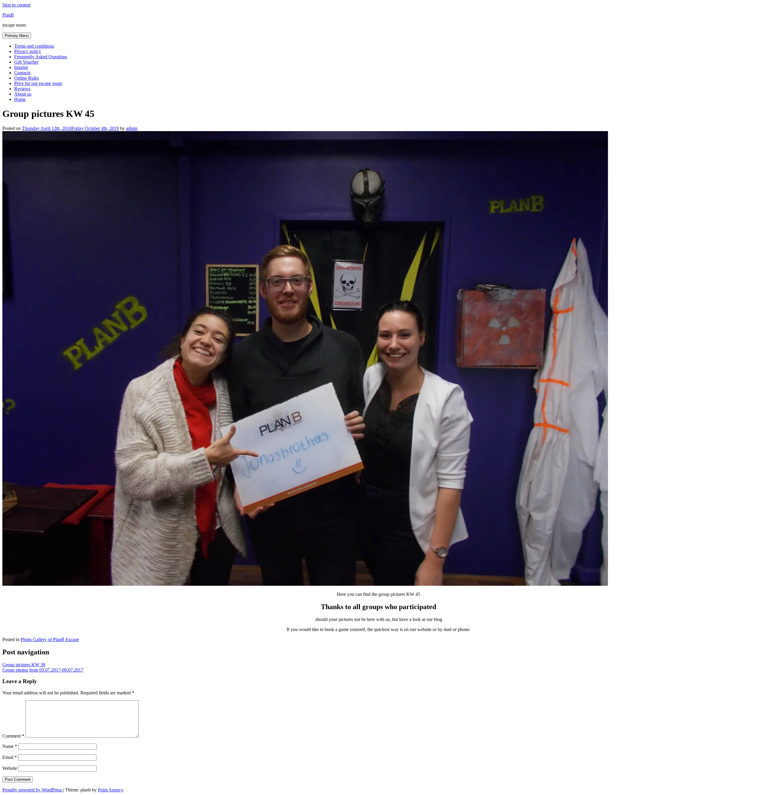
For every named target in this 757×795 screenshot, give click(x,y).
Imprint (21, 67)
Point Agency (110, 789)
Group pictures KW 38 (23, 664)
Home (20, 99)
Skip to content (16, 4)
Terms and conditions (34, 46)
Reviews (22, 88)
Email (9, 757)
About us (22, 93)
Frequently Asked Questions (40, 56)
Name (9, 746)
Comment (13, 735)
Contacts (22, 72)
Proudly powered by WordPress (32, 789)
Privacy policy (27, 51)
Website (9, 768)
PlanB (8, 14)
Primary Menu (17, 35)
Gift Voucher (26, 62)
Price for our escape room (38, 83)
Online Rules (26, 78)
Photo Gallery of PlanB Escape (50, 639)
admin (132, 128)
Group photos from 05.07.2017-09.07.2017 (42, 669)
